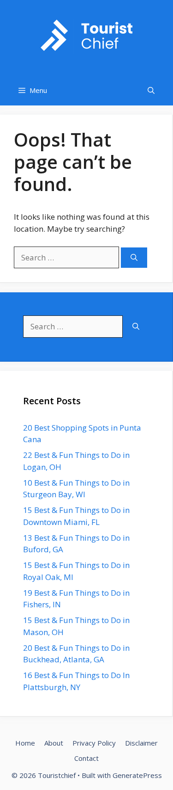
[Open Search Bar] (151, 90)
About (53, 742)
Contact (86, 758)
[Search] (134, 257)
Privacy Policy (94, 742)
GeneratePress (137, 775)
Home (25, 742)
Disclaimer (141, 742)
